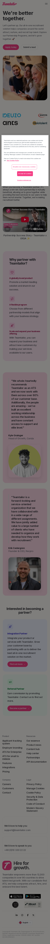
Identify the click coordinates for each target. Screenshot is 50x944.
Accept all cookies (25, 173)
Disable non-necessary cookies (24, 167)
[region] (25, 160)
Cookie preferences (24, 180)
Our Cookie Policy (13, 160)
